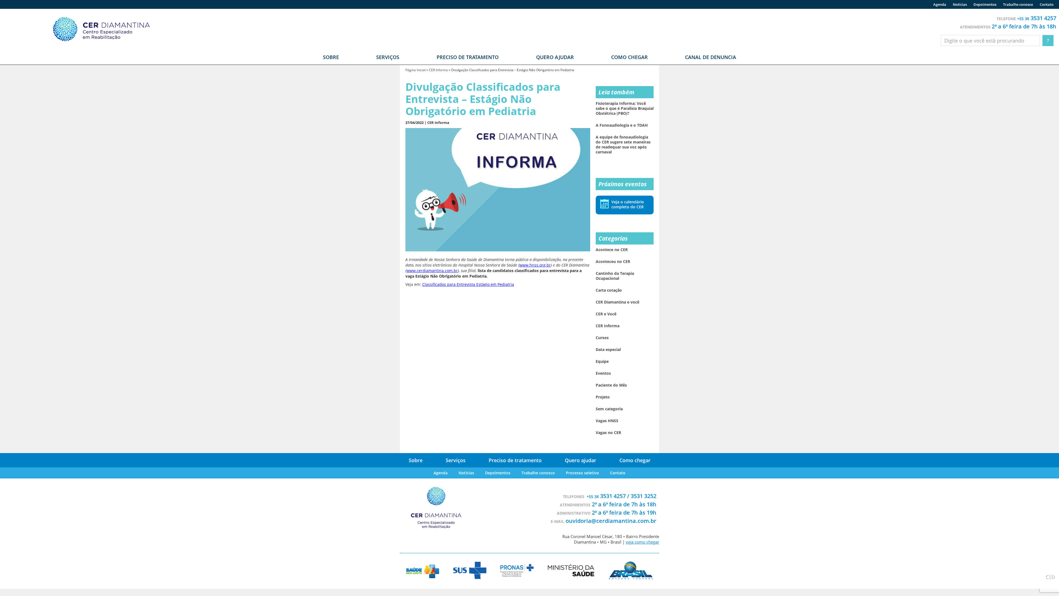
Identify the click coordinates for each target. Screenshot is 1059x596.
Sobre (415, 460)
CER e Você (606, 314)
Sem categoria (609, 408)
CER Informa (438, 70)
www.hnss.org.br (535, 265)
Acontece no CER (612, 249)
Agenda (939, 4)
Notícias (960, 4)
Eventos (603, 373)
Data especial (608, 349)
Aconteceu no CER (613, 261)
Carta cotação (609, 290)
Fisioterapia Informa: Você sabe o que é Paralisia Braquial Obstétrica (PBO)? (625, 108)
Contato (1046, 4)
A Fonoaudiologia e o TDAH (622, 125)
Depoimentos (985, 4)
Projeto (603, 397)
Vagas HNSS (607, 420)
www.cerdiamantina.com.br (432, 270)
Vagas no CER (608, 432)
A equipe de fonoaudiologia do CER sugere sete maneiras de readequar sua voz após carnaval (623, 145)
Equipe (602, 361)
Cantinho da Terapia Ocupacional (615, 276)
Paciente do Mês (611, 385)
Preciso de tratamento (468, 57)
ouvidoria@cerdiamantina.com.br (611, 521)
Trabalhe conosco (1018, 4)
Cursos (602, 337)
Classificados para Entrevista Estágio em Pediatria (468, 284)
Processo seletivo (582, 472)
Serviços (456, 460)
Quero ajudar (555, 57)
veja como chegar (642, 542)
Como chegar (629, 57)
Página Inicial (415, 70)
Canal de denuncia (710, 57)
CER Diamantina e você (617, 302)
